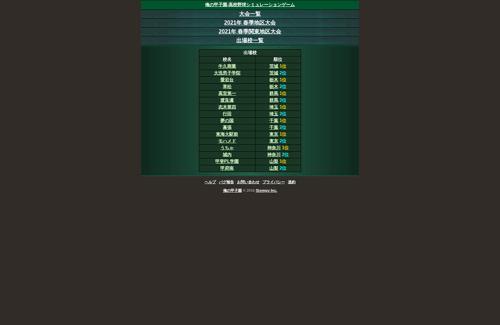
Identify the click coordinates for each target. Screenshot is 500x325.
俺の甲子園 (232, 190)
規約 (292, 182)
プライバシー (274, 182)
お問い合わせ (248, 182)
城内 (227, 154)
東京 (273, 134)
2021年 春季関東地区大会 (250, 31)
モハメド (227, 140)
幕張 (227, 127)
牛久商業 (227, 66)
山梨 (273, 161)
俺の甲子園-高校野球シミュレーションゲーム (250, 4)
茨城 (273, 66)
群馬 (273, 93)
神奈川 (274, 147)
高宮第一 (227, 93)
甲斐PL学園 (227, 161)
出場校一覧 (250, 40)
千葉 (273, 120)
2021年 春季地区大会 (250, 22)
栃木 (273, 79)
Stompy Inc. (266, 190)
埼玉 (273, 106)
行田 (227, 113)
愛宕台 (227, 79)
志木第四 (227, 106)
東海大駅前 (227, 134)
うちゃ (227, 147)
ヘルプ (210, 182)
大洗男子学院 (227, 72)
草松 (227, 86)
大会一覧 (250, 14)
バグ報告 (226, 182)
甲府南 (227, 168)
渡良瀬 (227, 100)
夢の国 (227, 120)
